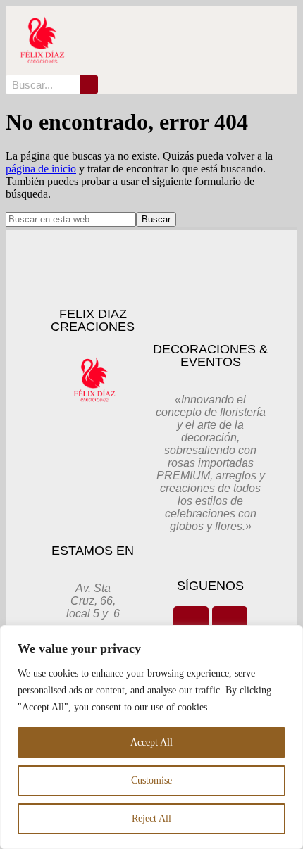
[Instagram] (229, 623)
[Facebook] (191, 623)
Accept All (151, 742)
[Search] (89, 84)
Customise (151, 780)
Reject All (151, 818)
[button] (241, 40)
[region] (151, 737)
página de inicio (41, 169)
